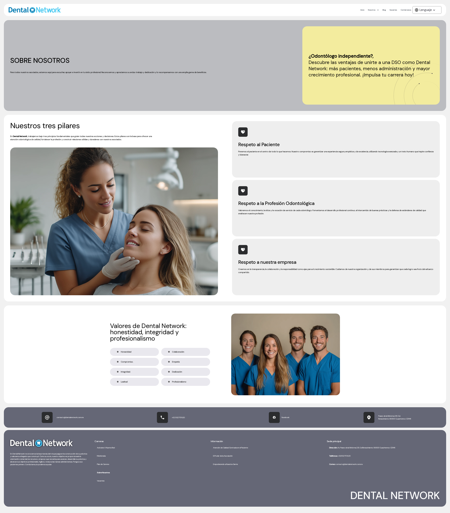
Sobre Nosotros (103, 472)
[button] (374, 10)
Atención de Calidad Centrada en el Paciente (230, 447)
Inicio (362, 10)
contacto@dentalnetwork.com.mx (346, 464)
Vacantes (393, 10)
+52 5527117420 (178, 417)
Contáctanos (406, 10)
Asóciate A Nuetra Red (106, 447)
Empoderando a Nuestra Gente (225, 464)
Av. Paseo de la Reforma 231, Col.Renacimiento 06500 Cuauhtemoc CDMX (362, 447)
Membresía (101, 456)
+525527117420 (340, 456)
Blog (384, 10)
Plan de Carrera (103, 464)
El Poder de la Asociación (222, 456)
